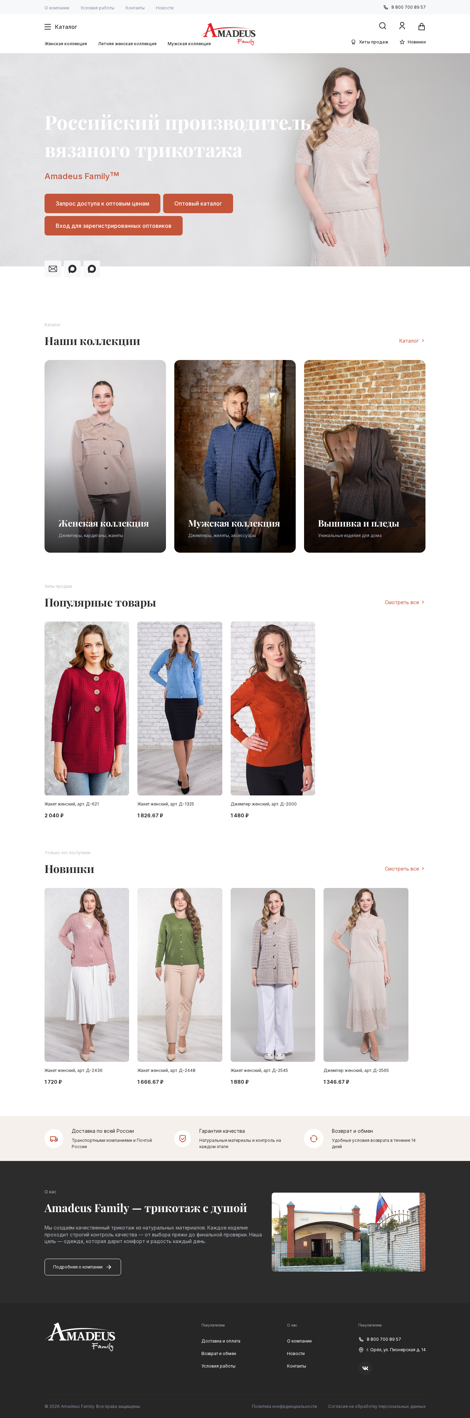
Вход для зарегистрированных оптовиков (114, 225)
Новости (165, 7)
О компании (57, 7)
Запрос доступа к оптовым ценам (102, 203)
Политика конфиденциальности (284, 1406)
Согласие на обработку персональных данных (377, 1406)
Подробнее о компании (78, 1266)
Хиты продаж (373, 42)
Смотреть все (402, 602)
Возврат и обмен (218, 1353)
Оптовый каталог (198, 203)
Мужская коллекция (189, 43)
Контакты (135, 7)
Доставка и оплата (220, 1341)
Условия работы (97, 7)
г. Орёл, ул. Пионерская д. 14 (396, 1349)
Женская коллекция (66, 43)
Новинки (417, 42)
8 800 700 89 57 (408, 7)
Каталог (409, 341)
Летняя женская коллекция (127, 43)
